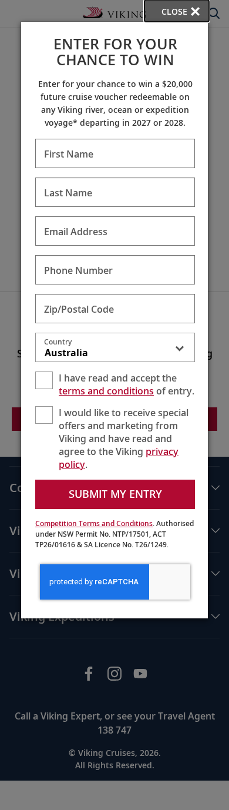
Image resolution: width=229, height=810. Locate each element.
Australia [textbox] (66, 352)
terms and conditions (106, 390)
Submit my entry (115, 494)
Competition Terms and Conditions (94, 523)
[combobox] (115, 350)
